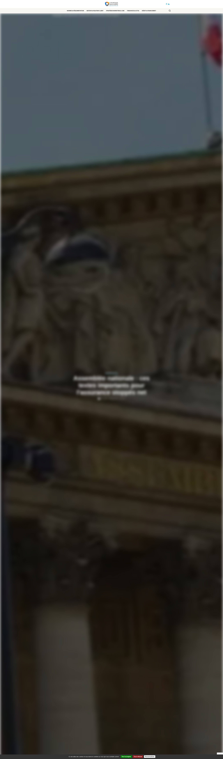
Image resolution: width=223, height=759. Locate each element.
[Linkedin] (169, 4)
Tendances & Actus (111, 373)
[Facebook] (166, 4)
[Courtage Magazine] (111, 4)
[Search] (170, 10)
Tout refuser (138, 757)
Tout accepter (126, 757)
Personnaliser (149, 757)
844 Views (122, 398)
